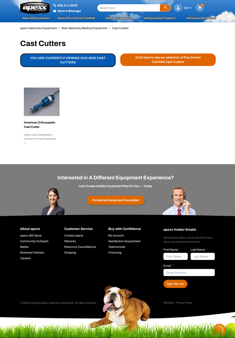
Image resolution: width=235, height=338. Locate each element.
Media (24, 246)
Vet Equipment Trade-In (159, 18)
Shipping (70, 252)
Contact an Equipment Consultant (115, 200)
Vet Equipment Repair (201, 18)
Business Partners (32, 252)
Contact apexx (73, 235)
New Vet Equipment (36, 18)
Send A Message (69, 10)
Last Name (198, 249)
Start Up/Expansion (119, 18)
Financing (114, 252)
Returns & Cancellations (80, 246)
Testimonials (116, 246)
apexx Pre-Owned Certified (76, 18)
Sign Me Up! (175, 284)
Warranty (70, 241)
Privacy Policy (184, 302)
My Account (116, 235)
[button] (165, 8)
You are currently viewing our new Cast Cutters (68, 60)
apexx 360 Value (30, 235)
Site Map (168, 302)
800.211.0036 (67, 5)
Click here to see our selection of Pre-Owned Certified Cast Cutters (168, 59)
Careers (25, 258)
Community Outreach (34, 241)
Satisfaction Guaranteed (124, 241)
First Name (170, 249)
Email (167, 265)
